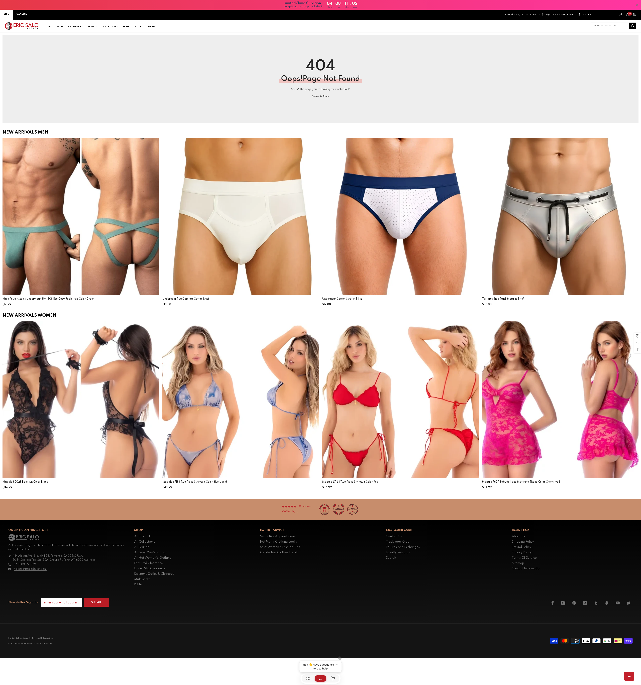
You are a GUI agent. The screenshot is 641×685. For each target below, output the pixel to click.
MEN (7, 14)
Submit (96, 602)
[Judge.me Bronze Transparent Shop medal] (352, 509)
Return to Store (320, 96)
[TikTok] (585, 603)
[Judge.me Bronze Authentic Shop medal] (338, 509)
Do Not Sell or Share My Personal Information (30, 638)
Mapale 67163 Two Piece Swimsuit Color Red (350, 482)
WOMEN (22, 14)
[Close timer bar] (637, 5)
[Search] (613, 26)
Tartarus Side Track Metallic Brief (503, 299)
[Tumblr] (596, 603)
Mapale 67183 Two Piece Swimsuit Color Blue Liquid (194, 482)
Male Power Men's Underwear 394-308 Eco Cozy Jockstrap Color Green (48, 299)
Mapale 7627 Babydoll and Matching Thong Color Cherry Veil (521, 482)
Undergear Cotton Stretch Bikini (342, 299)
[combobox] (610, 26)
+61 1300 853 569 (25, 564)
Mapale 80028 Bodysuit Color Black (25, 482)
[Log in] (621, 14)
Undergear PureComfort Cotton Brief (185, 299)
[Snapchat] (607, 603)
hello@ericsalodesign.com (30, 569)
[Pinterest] (574, 603)
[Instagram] (563, 603)
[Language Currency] (634, 14)
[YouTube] (617, 603)
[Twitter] (628, 603)
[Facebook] (552, 603)
